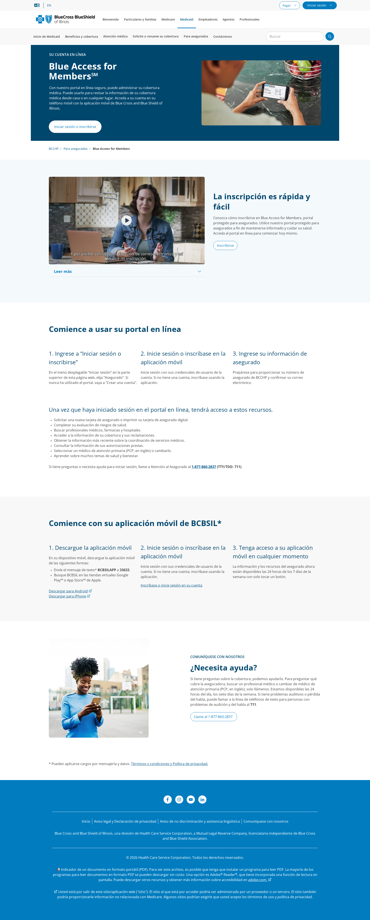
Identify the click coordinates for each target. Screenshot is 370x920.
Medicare (168, 19)
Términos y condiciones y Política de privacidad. (169, 763)
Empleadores (208, 19)
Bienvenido (111, 19)
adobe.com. (257, 879)
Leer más (63, 271)
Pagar (287, 5)
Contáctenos (222, 36)
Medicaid (186, 19)
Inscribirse (225, 245)
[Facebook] (168, 800)
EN (49, 5)
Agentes (228, 19)
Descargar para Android (68, 591)
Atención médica (115, 36)
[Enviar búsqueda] (329, 36)
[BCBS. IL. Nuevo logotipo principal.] (65, 19)
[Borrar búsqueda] (318, 36)
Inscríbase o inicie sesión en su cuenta (171, 585)
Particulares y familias (140, 19)
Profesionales (250, 19)
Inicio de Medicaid (46, 36)
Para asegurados (196, 36)
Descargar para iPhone (67, 596)
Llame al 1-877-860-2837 (213, 716)
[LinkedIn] (202, 800)
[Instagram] (179, 800)
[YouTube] (191, 800)
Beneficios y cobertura (81, 36)
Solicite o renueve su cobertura (156, 36)
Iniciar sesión (317, 5)
